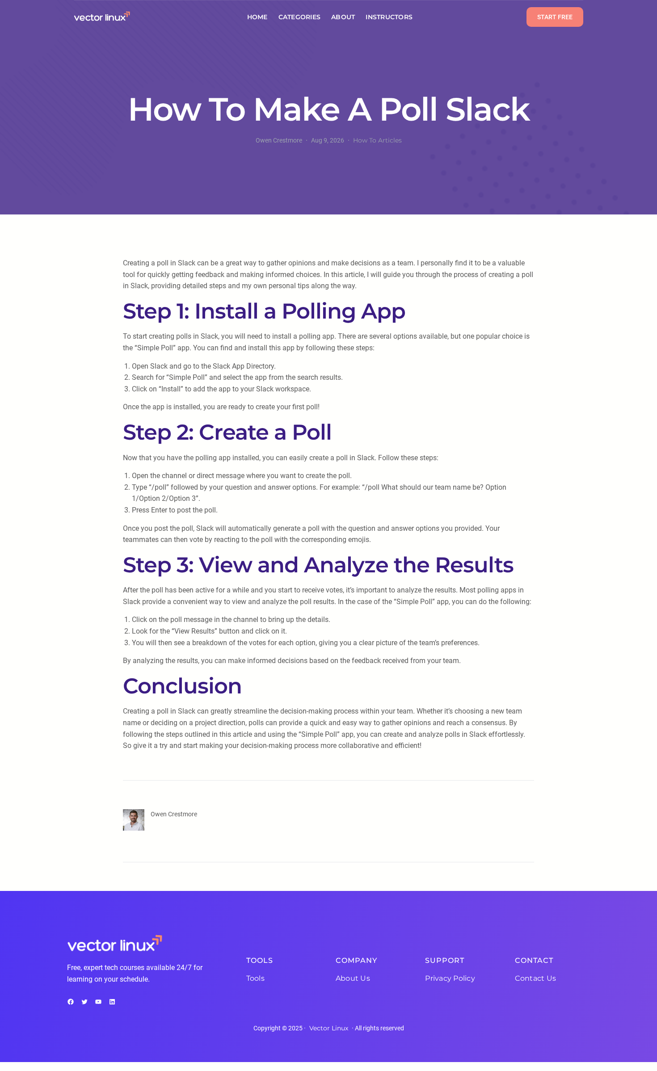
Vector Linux (328, 1028)
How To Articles (377, 140)
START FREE (555, 17)
